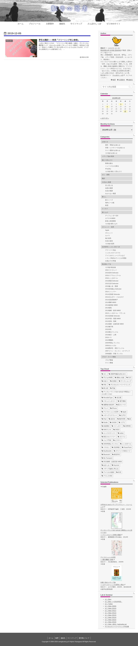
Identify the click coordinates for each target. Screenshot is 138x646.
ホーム (51, 638)
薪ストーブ (109, 200)
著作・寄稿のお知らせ (112, 145)
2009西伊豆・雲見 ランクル (114, 348)
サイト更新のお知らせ (112, 150)
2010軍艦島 (109, 340)
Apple (107, 230)
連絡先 (130, 80)
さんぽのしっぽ (118, 75)
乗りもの (105, 212)
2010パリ (108, 337)
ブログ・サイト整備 (109, 357)
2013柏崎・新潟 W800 (113, 310)
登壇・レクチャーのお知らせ (115, 148)
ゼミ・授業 (106, 174)
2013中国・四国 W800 (113, 318)
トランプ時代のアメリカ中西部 (115, 258)
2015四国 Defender (111, 281)
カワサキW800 (110, 218)
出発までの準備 (110, 261)
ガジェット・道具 (108, 227)
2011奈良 (108, 329)
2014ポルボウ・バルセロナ (114, 297)
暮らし (104, 197)
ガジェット (109, 233)
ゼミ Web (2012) (110, 613)
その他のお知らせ (111, 153)
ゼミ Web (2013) (110, 615)
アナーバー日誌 (110, 250)
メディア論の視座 (108, 156)
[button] (130, 86)
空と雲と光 (109, 185)
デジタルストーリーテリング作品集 (117, 626)
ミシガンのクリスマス (112, 253)
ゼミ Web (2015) (110, 620)
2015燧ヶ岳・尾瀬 (111, 286)
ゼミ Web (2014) (110, 617)
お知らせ (105, 142)
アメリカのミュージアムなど (115, 255)
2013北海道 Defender (112, 316)
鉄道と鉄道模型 (110, 221)
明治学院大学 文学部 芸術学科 (110, 50)
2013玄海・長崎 (110, 321)
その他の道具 (109, 243)
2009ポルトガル (110, 345)
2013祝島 (108, 308)
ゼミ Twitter (109, 604)
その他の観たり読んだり (113, 171)
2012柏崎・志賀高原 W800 (114, 324)
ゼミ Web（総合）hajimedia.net (116, 624)
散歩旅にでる (106, 264)
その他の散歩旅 (110, 267)
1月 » (107, 118)
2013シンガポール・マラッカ (115, 313)
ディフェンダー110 (111, 215)
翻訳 (103, 178)
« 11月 (102, 118)
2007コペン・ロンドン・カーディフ (117, 351)
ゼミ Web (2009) (110, 606)
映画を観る (109, 163)
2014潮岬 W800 (110, 302)
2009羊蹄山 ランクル (112, 343)
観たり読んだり (107, 160)
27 (125, 111)
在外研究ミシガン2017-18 (111, 247)
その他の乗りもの (111, 224)
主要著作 (122, 80)
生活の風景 (109, 191)
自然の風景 (109, 188)
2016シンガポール (111, 278)
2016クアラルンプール (113, 275)
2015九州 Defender (111, 283)
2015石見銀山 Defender (113, 289)
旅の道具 (108, 238)
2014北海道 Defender (112, 294)
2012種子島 (109, 326)
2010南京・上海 (110, 335)
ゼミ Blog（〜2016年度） (113, 601)
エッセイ (105, 208)
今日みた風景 (106, 182)
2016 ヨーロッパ (111, 270)
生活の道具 (109, 241)
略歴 (114, 80)
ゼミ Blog (108, 599)
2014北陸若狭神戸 (111, 300)
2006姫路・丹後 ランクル (114, 353)
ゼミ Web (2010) (110, 608)
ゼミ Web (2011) (110, 611)
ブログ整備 (109, 360)
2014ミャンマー (110, 291)
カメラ (107, 235)
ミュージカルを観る (112, 166)
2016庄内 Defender (111, 273)
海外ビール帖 (109, 203)
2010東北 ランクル (111, 332)
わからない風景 (110, 193)
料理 (106, 205)
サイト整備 (109, 363)
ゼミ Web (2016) (110, 622)
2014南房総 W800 (111, 305)
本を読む (108, 169)
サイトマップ (72, 638)
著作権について (84, 638)
